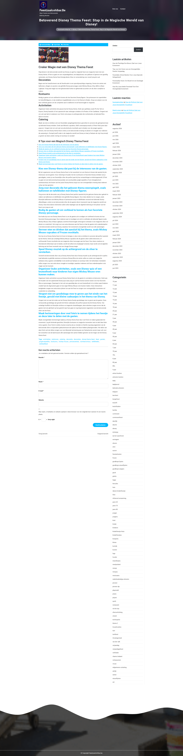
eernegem (116, 439)
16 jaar (115, 303)
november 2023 (117, 250)
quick (114, 601)
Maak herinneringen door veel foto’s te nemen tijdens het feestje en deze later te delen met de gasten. (71, 164)
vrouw (114, 664)
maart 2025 (116, 191)
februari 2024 (117, 239)
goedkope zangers (118, 469)
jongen (115, 513)
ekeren (115, 443)
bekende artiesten (118, 388)
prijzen (115, 597)
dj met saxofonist (118, 436)
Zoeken (115, 45)
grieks (114, 476)
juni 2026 (115, 136)
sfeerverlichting (117, 612)
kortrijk (115, 546)
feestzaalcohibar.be (52, 10)
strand (115, 616)
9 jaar (114, 370)
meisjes (115, 572)
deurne (115, 425)
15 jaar (115, 300)
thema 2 (115, 623)
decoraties (77, 339)
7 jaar (114, 347)
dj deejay (115, 432)
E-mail (41, 391)
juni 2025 (115, 180)
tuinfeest (115, 634)
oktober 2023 (117, 253)
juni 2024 (115, 224)
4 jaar (114, 325)
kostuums (54, 341)
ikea (114, 495)
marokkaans (116, 561)
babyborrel (116, 384)
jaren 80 (115, 509)
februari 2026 (117, 150)
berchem (115, 395)
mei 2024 (115, 228)
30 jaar (115, 322)
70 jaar (115, 351)
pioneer (115, 583)
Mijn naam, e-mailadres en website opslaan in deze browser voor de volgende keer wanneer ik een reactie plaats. (72, 413)
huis (114, 487)
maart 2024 (116, 235)
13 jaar (115, 292)
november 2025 (117, 162)
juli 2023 (115, 264)
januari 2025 (116, 198)
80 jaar (115, 362)
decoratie (69, 339)
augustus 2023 (117, 261)
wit (113, 682)
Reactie (42, 357)
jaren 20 (115, 502)
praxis (114, 594)
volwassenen (117, 660)
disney (75, 29)
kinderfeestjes (117, 535)
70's (114, 355)
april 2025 (116, 187)
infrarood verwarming (119, 498)
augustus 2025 (117, 172)
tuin (114, 630)
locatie (115, 557)
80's (114, 366)
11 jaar (115, 285)
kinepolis (115, 539)
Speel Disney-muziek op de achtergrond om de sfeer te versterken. (60, 153)
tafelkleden (95, 341)
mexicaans (116, 575)
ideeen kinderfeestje (119, 491)
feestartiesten (117, 454)
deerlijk (115, 421)
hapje (114, 480)
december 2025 (117, 158)
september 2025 (118, 169)
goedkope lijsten (118, 461)
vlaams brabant (117, 656)
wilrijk (114, 671)
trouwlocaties (117, 627)
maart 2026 (116, 147)
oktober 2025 (117, 165)
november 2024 (117, 206)
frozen (115, 458)
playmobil (116, 590)
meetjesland (116, 564)
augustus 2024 (117, 217)
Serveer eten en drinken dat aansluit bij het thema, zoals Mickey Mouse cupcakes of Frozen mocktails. (71, 151)
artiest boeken (117, 373)
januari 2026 (116, 154)
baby (114, 381)
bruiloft (115, 403)
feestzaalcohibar (118, 102)
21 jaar (115, 314)
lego (114, 553)
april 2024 (116, 231)
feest (97, 339)
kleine (114, 542)
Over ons (115, 9)
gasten (102, 339)
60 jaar (115, 344)
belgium (115, 392)
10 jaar (115, 281)
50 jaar (115, 336)
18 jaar (115, 307)
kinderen (115, 528)
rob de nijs (116, 608)
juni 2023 (115, 268)
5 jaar (114, 333)
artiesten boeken (118, 377)
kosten (115, 550)
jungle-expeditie (44, 341)
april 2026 (116, 143)
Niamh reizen (117, 110)
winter (114, 675)
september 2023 (118, 257)
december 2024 (117, 202)
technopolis (116, 620)
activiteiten (47, 339)
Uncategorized (117, 638)
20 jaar (115, 311)
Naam (41, 382)
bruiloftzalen (116, 406)
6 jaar (114, 340)
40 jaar (115, 329)
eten (114, 447)
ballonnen (55, 339)
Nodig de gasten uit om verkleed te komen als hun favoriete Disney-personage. (64, 149)
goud (114, 472)
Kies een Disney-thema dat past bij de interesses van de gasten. (59, 145)
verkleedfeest (43, 344)
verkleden (116, 653)
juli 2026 (115, 132)
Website (41, 400)
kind (114, 520)
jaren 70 (115, 506)
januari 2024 (116, 242)
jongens (115, 517)
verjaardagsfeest (118, 649)
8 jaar (114, 358)
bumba (115, 410)
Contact (122, 9)
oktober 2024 (117, 209)
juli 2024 (115, 220)
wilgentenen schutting (119, 667)
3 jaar (114, 318)
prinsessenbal (74, 341)
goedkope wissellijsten (120, 465)
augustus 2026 (117, 128)
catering (62, 339)
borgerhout (116, 399)
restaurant (116, 605)
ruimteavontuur (85, 341)
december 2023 (117, 246)
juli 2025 (115, 176)
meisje (115, 568)
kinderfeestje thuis (118, 531)
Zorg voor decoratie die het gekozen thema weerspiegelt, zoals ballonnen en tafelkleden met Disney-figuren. (73, 147)
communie (116, 414)
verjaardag (116, 645)
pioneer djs (116, 586)
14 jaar (115, 296)
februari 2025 (117, 195)
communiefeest (118, 417)
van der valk (116, 642)
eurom (115, 450)
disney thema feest (88, 339)
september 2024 (118, 213)
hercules (115, 483)
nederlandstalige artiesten (121, 579)
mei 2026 (115, 139)
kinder (114, 524)
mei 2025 (115, 184)
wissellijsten (117, 678)
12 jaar (115, 289)
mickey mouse (63, 341)
